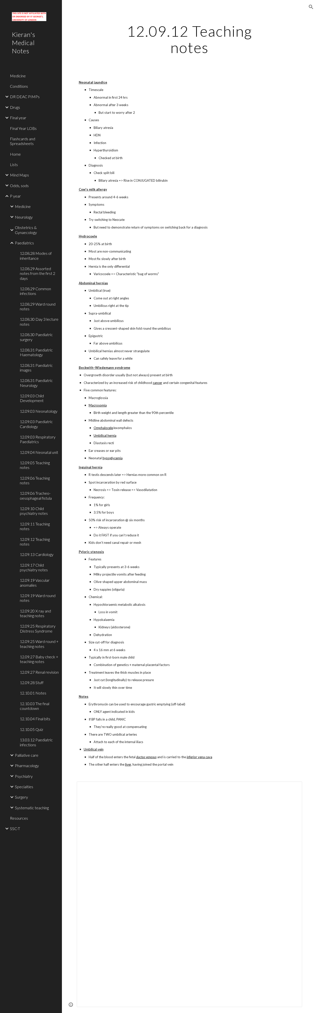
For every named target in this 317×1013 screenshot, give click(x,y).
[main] (189, 39)
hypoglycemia (113, 458)
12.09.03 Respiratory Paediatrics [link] (37, 439)
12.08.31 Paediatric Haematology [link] (36, 352)
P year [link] (15, 196)
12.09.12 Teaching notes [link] (35, 541)
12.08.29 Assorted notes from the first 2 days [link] (37, 273)
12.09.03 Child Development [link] (32, 398)
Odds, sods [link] (19, 185)
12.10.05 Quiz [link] (31, 729)
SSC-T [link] (15, 828)
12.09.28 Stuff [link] (32, 682)
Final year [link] (18, 117)
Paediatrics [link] (24, 242)
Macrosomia (98, 405)
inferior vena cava (199, 757)
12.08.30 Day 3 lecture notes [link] (39, 321)
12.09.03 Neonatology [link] (38, 411)
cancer (157, 383)
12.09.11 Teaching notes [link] (35, 526)
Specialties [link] (24, 786)
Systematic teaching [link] (32, 807)
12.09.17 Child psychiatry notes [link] (34, 567)
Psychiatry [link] (24, 776)
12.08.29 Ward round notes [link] (37, 306)
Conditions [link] (19, 86)
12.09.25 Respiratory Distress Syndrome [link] (37, 628)
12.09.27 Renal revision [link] (39, 672)
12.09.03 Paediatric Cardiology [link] (36, 424)
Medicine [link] (18, 75)
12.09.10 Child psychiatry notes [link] (34, 511)
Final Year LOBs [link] (23, 128)
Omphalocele (103, 428)
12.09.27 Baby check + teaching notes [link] (39, 659)
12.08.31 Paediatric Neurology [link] (36, 382)
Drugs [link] (15, 107)
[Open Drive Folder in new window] (292, 787)
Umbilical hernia (105, 435)
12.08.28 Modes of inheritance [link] (36, 255)
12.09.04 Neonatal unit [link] (39, 452)
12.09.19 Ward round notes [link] (37, 598)
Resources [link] (19, 818)
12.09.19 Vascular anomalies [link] (35, 582)
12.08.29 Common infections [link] (35, 291)
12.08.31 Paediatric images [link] (36, 367)
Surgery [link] (21, 797)
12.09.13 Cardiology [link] (36, 554)
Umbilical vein (94, 749)
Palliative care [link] (26, 755)
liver (128, 764)
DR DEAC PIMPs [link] (25, 96)
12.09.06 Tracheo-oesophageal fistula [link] (36, 495)
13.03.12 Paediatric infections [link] (36, 742)
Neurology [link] (24, 217)
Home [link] (15, 154)
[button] (311, 7)
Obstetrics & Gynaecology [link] (26, 229)
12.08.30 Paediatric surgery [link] (36, 337)
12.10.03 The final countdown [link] (34, 706)
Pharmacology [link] (27, 765)
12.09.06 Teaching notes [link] (35, 480)
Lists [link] (14, 164)
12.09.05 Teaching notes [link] (35, 465)
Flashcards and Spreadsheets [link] (22, 141)
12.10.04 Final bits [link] (35, 718)
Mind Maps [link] (19, 175)
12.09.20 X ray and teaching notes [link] (35, 613)
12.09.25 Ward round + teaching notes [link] (39, 643)
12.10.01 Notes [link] (33, 693)
